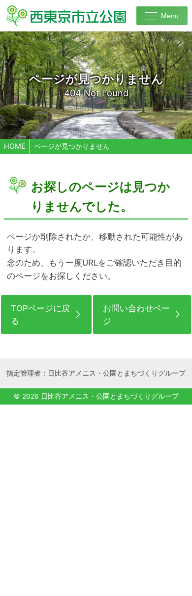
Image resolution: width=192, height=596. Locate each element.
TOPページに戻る (40, 314)
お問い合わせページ (136, 314)
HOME (15, 146)
